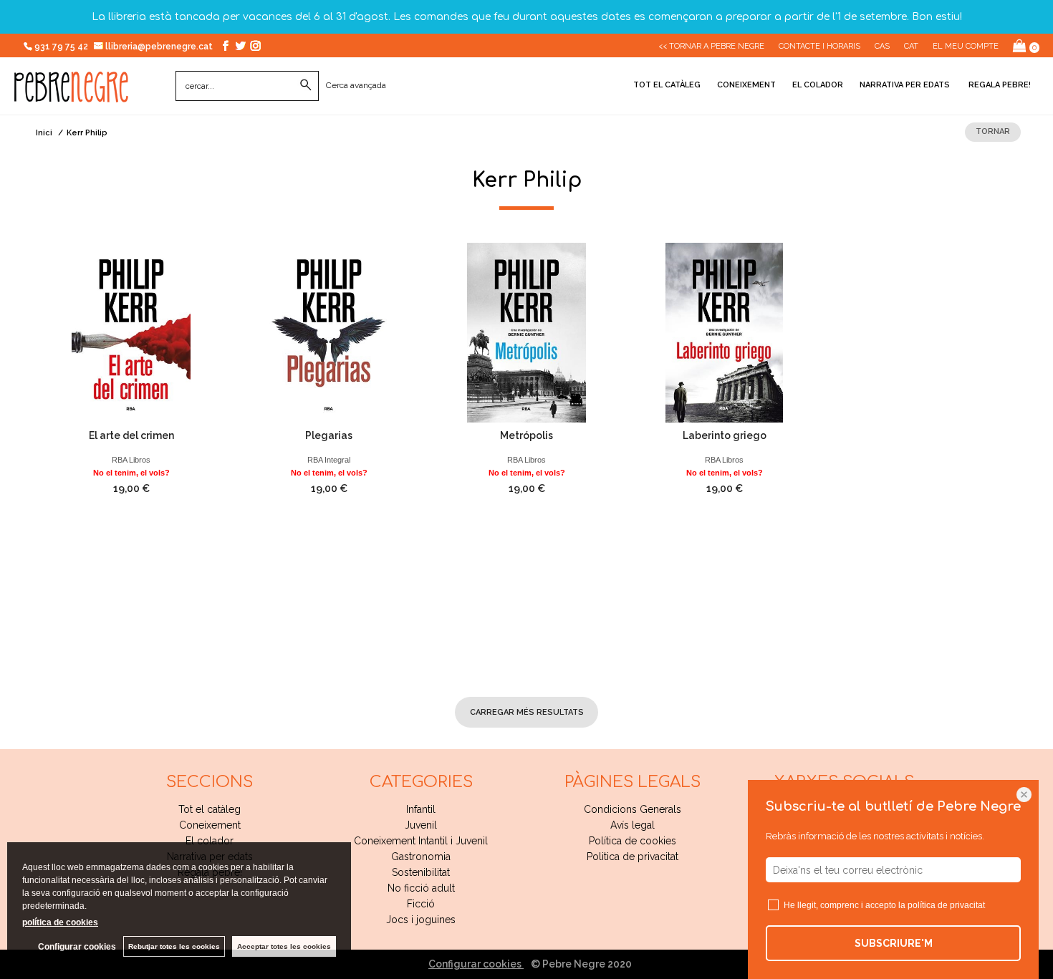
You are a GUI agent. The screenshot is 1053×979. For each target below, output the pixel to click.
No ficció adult (421, 888)
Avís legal (632, 825)
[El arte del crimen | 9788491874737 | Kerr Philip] (131, 333)
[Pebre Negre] (71, 94)
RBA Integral (328, 459)
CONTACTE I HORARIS (819, 46)
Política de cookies (632, 841)
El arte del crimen (131, 435)
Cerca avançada (356, 85)
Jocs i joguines (421, 919)
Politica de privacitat (632, 856)
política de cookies (60, 922)
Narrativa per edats (905, 85)
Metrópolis (526, 435)
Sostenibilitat (421, 872)
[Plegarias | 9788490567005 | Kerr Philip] (328, 333)
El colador (817, 85)
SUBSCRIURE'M (894, 943)
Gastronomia (421, 856)
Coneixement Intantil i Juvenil (421, 841)
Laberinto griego (724, 435)
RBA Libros (131, 459)
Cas (882, 46)
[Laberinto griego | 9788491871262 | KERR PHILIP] (724, 333)
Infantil (421, 809)
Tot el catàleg (667, 85)
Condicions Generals (632, 809)
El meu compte (966, 46)
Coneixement (746, 85)
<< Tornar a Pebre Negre (711, 46)
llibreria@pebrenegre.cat (160, 47)
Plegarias (328, 435)
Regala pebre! (998, 85)
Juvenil (421, 825)
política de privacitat (946, 905)
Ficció (421, 904)
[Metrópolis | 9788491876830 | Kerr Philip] (526, 333)
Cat (911, 46)
